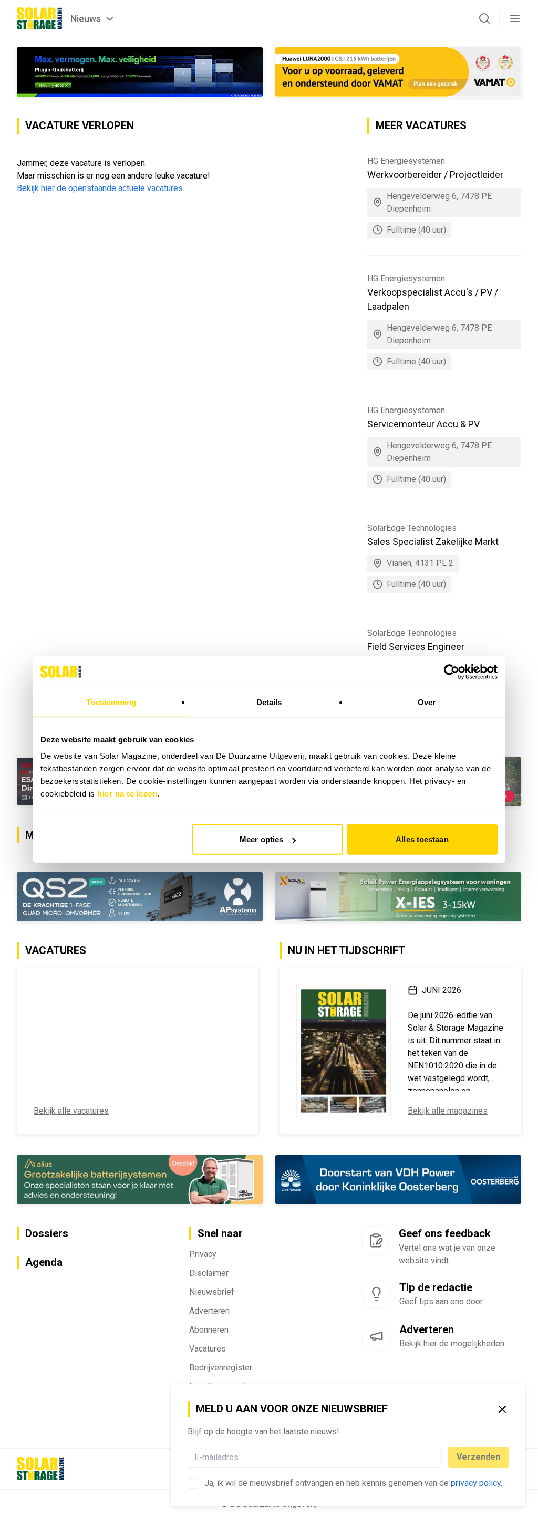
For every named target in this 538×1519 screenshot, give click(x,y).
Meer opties (261, 839)
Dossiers (46, 1234)
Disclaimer (209, 1274)
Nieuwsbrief (211, 1292)
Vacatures (207, 1349)
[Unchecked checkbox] (193, 1483)
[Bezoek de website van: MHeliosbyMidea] (140, 71)
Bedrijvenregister (220, 1368)
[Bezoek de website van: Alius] (140, 1180)
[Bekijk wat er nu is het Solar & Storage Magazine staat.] (343, 1051)
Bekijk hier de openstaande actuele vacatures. (100, 188)
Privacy (202, 1255)
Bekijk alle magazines (448, 1111)
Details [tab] (269, 701)
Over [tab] (427, 701)
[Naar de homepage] (39, 18)
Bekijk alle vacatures (71, 1111)
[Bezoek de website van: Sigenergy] (398, 1180)
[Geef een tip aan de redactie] (376, 1295)
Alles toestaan (422, 839)
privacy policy (476, 1483)
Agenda (44, 1262)
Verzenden (478, 1457)
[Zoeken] (484, 18)
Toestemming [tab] (111, 701)
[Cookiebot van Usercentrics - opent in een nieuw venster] (452, 671)
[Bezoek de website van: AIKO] (398, 72)
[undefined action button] (439, 1457)
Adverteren (209, 1311)
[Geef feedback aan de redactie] (375, 1240)
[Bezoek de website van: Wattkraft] (140, 897)
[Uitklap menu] (515, 18)
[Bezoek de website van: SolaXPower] (398, 897)
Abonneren (209, 1330)
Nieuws (85, 18)
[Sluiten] (502, 1409)
